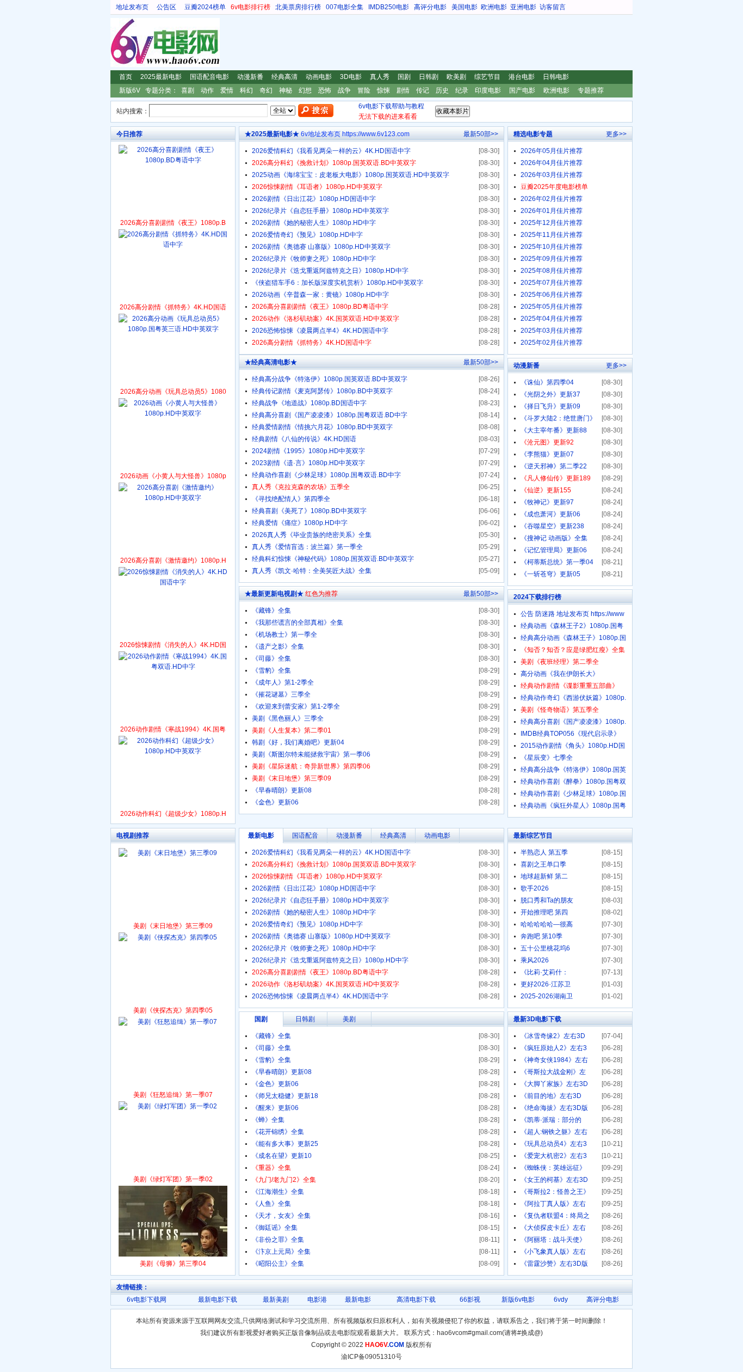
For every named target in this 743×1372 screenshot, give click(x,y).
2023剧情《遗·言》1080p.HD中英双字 (308, 463)
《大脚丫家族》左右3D (554, 1084)
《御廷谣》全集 (275, 1227)
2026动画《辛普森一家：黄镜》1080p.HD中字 (320, 294)
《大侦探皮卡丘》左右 (553, 1227)
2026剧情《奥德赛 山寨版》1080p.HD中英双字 (321, 247)
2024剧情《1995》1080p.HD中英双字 (308, 451)
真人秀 (379, 77)
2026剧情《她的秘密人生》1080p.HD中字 (314, 223)
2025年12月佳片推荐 (552, 223)
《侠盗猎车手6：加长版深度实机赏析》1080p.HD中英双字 (337, 282)
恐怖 (324, 90)
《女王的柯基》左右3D (554, 1180)
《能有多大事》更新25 (285, 1144)
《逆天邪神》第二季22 (554, 466)
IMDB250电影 (388, 7)
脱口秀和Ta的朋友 (547, 900)
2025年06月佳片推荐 (552, 294)
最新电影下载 (217, 1299)
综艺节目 (487, 77)
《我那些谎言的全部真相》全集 (297, 622)
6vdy (561, 1299)
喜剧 (187, 90)
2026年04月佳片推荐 (552, 163)
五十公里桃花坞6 (545, 948)
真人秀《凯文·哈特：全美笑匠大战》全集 (311, 571)
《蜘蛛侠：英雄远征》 (553, 1168)
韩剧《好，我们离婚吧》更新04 (298, 742)
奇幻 (266, 90)
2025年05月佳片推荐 (552, 306)
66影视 (470, 1299)
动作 (207, 90)
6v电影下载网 (146, 1299)
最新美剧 (276, 1299)
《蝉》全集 (268, 1120)
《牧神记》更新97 (547, 502)
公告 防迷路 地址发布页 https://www (572, 614)
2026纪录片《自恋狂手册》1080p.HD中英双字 (320, 211)
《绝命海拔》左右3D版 (554, 1108)
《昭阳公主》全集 (278, 1263)
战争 (344, 90)
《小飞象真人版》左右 (553, 1251)
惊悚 (383, 90)
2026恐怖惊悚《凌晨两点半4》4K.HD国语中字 (320, 330)
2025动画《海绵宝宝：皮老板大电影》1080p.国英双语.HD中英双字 (350, 175)
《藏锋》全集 (271, 610)
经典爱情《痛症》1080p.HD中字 (300, 523)
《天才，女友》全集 (281, 1215)
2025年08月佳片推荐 (552, 271)
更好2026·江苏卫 (546, 984)
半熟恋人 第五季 (544, 852)
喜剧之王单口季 (543, 864)
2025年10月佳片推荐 (552, 247)
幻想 (305, 90)
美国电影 (464, 7)
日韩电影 (556, 77)
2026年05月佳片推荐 (552, 151)
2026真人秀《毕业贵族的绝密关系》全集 (311, 535)
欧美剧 (456, 77)
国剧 (404, 77)
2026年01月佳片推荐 (552, 211)
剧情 (403, 90)
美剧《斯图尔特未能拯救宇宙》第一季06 (311, 754)
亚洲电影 (523, 7)
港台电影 (522, 77)
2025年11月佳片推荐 (552, 235)
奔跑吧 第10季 (541, 936)
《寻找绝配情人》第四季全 (291, 499)
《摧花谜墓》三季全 (281, 694)
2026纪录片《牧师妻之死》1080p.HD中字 (314, 259)
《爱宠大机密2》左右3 (554, 1156)
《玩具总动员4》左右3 (554, 1144)
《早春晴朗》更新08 (282, 790)
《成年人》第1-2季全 (283, 682)
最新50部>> (480, 134)
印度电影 (488, 90)
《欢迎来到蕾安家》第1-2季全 (296, 706)
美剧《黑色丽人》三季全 (288, 718)
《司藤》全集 (271, 658)
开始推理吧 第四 (544, 912)
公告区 (166, 7)
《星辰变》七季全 (547, 757)
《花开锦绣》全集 (278, 1132)
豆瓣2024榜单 (205, 7)
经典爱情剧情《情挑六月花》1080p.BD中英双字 (322, 427)
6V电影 (121, 42)
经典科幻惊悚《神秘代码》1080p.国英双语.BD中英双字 (333, 559)
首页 (125, 77)
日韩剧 (428, 77)
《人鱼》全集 (271, 1204)
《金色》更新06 (275, 802)
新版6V (129, 90)
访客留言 (553, 7)
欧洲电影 (494, 7)
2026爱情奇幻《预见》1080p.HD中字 (307, 235)
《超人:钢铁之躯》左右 (554, 1132)
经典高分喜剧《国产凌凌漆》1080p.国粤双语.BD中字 (329, 415)
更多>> (616, 134)
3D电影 (351, 77)
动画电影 (319, 77)
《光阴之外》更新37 (550, 394)
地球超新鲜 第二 (544, 876)
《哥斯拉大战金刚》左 (553, 1072)
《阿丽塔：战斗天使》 (553, 1239)
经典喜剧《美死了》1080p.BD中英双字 (309, 511)
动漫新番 (250, 77)
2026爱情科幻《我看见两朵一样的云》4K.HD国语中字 (331, 151)
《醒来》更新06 (275, 1108)
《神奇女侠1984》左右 (554, 1060)
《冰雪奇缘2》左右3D (553, 1036)
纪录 (461, 90)
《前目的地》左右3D (551, 1096)
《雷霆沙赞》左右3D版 (554, 1263)
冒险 (363, 90)
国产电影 (522, 90)
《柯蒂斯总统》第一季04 (557, 562)
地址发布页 (132, 7)
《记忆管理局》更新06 (554, 550)
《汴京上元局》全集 (281, 1251)
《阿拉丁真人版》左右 (553, 1204)
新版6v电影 (518, 1299)
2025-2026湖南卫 (547, 996)
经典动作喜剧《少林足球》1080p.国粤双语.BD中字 (326, 475)
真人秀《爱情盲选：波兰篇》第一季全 (307, 547)
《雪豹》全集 (271, 670)
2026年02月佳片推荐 (552, 199)
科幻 (246, 90)
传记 (422, 90)
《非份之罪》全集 (278, 1239)
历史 (442, 90)
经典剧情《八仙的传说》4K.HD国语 (304, 439)
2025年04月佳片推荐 (552, 318)
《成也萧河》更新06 (550, 514)
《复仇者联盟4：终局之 (555, 1215)
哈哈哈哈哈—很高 (547, 924)
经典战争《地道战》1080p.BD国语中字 (309, 403)
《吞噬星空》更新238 (552, 526)
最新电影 (358, 1299)
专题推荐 (591, 90)
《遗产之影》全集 (278, 646)
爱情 (226, 90)
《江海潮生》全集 (278, 1192)
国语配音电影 (209, 77)
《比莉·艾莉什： (544, 972)
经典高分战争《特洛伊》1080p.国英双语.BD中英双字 (329, 379)
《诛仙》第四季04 (547, 382)
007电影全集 (344, 7)
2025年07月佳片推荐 (552, 282)
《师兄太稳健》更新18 (285, 1096)
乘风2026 (535, 960)
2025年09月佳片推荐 (552, 259)
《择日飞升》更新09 (550, 406)
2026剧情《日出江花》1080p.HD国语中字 (314, 199)
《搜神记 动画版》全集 (554, 538)
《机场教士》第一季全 (284, 634)
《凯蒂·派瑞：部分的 (551, 1120)
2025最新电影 (161, 77)
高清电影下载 (416, 1299)
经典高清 (284, 77)
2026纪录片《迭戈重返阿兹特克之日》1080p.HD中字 (330, 271)
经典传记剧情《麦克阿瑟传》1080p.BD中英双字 (322, 391)
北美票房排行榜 (298, 7)
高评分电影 (430, 7)
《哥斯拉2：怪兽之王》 (555, 1192)
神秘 (285, 90)
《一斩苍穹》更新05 (550, 574)
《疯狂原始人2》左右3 (554, 1048)
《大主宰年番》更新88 (554, 430)
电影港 (317, 1299)
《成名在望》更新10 (282, 1156)
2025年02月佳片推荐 (552, 342)
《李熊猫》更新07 (547, 454)
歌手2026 (535, 888)
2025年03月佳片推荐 (552, 330)
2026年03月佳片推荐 (552, 175)
